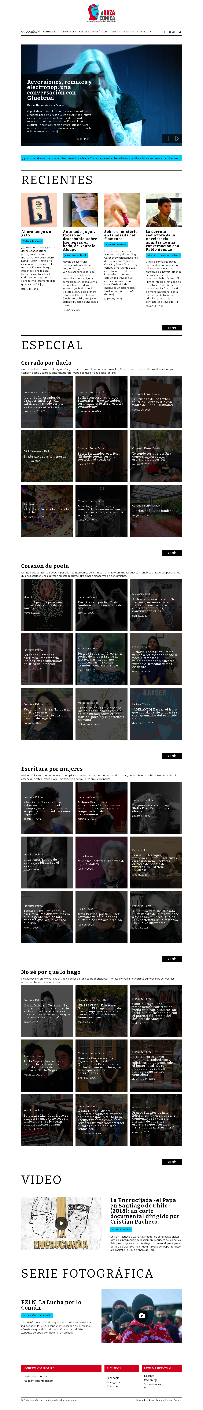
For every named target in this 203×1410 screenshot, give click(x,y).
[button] (32, 31)
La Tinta (149, 1376)
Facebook (113, 1378)
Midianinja (151, 1380)
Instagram (113, 1382)
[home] (101, 13)
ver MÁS (172, 328)
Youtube (112, 1386)
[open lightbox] (61, 1223)
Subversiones (152, 1384)
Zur (146, 1388)
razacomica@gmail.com (38, 1380)
